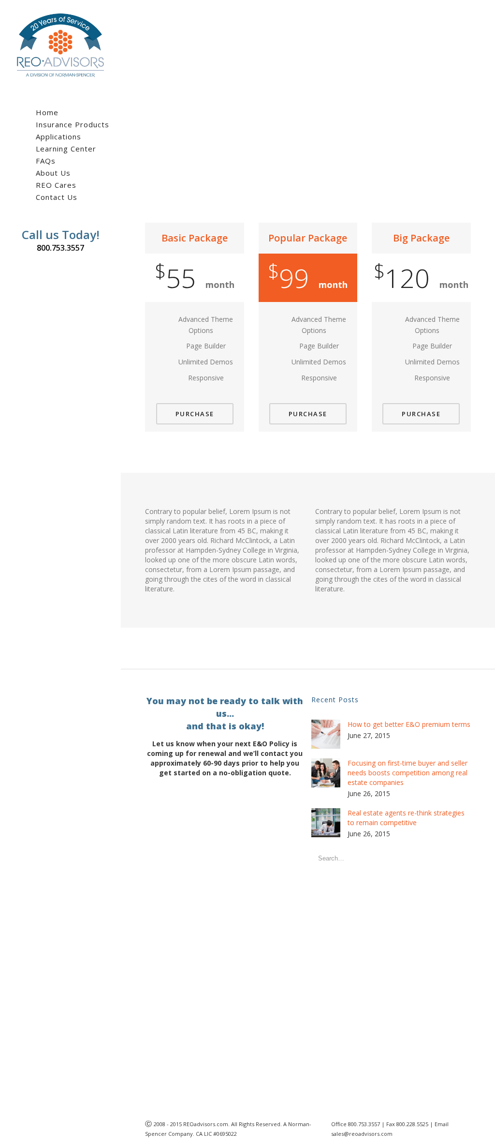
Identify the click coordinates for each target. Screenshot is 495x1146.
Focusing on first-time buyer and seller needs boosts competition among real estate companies (407, 772)
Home (47, 112)
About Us (53, 173)
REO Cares (56, 185)
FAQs (46, 161)
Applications (58, 136)
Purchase (194, 413)
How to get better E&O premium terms (409, 724)
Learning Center (66, 148)
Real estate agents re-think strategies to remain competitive (406, 817)
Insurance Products (72, 124)
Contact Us (56, 197)
